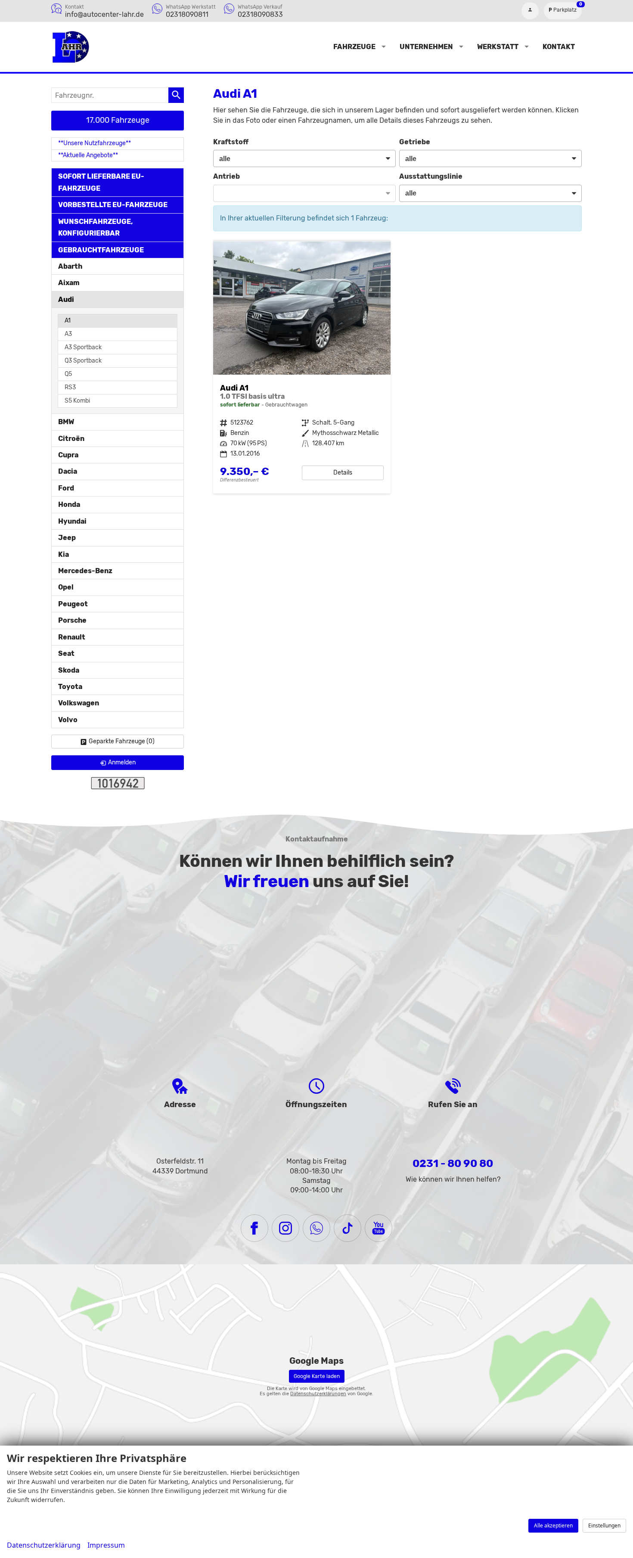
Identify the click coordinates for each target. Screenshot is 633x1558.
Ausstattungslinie (430, 176)
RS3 (70, 387)
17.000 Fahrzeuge (117, 120)
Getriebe (414, 142)
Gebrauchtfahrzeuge (101, 250)
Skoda (68, 670)
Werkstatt (497, 47)
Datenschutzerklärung (44, 1545)
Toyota (70, 687)
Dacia (67, 471)
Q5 (68, 374)
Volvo (68, 720)
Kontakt (559, 47)
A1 (68, 320)
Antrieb (226, 176)
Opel (66, 587)
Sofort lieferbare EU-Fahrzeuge (101, 182)
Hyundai (72, 521)
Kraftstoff (230, 142)
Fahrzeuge (354, 47)
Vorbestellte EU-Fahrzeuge (113, 205)
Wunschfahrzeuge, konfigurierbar (95, 227)
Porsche (72, 620)
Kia (63, 554)
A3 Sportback (83, 347)
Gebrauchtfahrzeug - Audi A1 (302, 368)
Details (342, 472)
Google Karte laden (317, 1376)
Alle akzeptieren (553, 1525)
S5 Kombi (77, 400)
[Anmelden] (530, 10)
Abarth (70, 266)
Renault (71, 637)
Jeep (67, 538)
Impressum (106, 1545)
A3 (68, 334)
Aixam (69, 283)
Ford (66, 488)
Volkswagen (78, 703)
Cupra (68, 455)
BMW (66, 422)
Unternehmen (426, 47)
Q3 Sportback (83, 360)
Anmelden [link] (122, 762)
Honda (69, 504)
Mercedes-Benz (85, 571)
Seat (66, 653)
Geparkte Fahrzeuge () (122, 741)
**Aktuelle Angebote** (88, 155)
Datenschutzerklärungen (318, 1394)
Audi (66, 299)
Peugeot (73, 604)
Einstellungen (604, 1525)
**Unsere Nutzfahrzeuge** (94, 143)
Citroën (71, 439)
